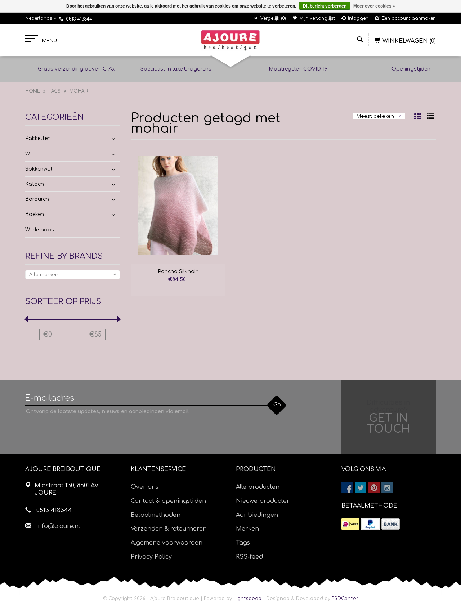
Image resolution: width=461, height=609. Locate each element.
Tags (55, 91)
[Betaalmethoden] (350, 524)
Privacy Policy (151, 557)
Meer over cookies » (374, 6)
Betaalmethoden (155, 515)
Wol (29, 154)
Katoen (34, 184)
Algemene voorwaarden (166, 543)
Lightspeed (247, 598)
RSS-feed (249, 557)
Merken (247, 528)
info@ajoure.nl (58, 526)
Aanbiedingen (257, 515)
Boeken (34, 214)
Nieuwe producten (263, 501)
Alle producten (257, 487)
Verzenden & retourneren (169, 528)
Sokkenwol (38, 169)
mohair (79, 91)
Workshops (39, 230)
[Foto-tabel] (418, 117)
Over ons (144, 487)
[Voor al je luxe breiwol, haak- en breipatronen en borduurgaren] (230, 40)
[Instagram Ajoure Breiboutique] (387, 487)
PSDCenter (345, 598)
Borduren (37, 199)
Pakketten (38, 138)
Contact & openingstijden (168, 501)
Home (32, 91)
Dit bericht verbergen (324, 6)
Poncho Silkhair (178, 271)
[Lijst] (430, 117)
